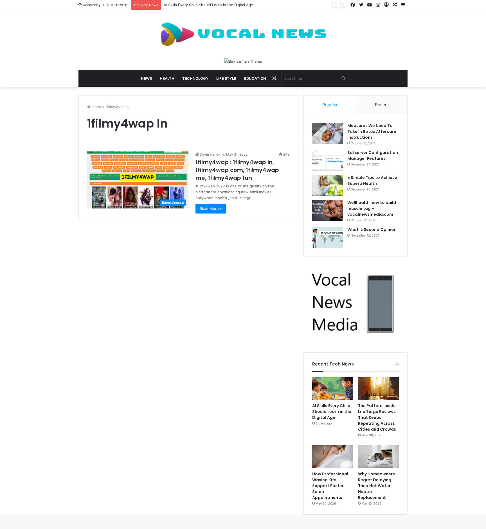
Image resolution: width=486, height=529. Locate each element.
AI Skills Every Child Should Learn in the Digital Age (208, 5)
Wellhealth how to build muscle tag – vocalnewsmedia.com (371, 208)
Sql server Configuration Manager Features (372, 155)
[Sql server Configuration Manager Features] (327, 160)
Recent (382, 104)
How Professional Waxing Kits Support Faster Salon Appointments (330, 485)
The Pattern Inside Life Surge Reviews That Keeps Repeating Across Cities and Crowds (377, 417)
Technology (195, 78)
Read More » (211, 208)
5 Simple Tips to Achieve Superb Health (372, 180)
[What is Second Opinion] (327, 237)
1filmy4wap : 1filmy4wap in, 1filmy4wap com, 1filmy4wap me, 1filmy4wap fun (237, 170)
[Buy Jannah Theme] (243, 61)
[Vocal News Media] (243, 34)
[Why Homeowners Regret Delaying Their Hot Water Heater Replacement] (378, 456)
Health (167, 78)
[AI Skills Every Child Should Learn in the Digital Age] (332, 388)
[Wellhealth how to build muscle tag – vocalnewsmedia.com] (327, 210)
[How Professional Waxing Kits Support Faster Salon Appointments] (332, 456)
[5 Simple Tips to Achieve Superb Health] (327, 185)
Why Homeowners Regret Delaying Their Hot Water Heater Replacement (376, 485)
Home (96, 107)
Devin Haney (210, 154)
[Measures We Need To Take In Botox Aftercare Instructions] (327, 133)
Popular (330, 104)
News (146, 78)
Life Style (226, 78)
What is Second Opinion (372, 229)
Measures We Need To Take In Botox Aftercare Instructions (371, 131)
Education (255, 78)
